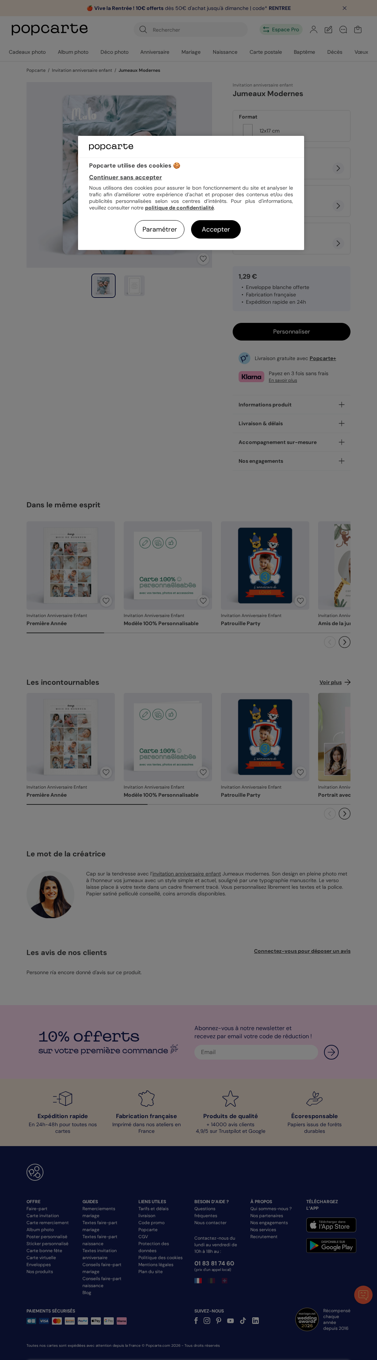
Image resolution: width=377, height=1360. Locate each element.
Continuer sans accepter (125, 177)
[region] (191, 193)
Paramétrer (159, 229)
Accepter (216, 229)
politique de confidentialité (179, 207)
